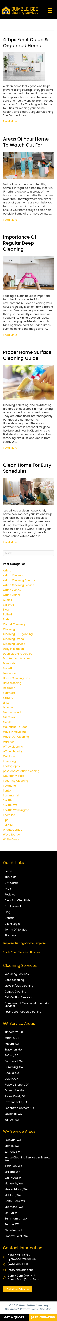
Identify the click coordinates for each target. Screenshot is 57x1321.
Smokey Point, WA (16, 1236)
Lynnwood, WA (14, 1178)
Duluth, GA (11, 1079)
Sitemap (10, 935)
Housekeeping (12, 683)
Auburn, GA (12, 1044)
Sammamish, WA (16, 1218)
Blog (6, 609)
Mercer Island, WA (16, 1189)
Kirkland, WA (12, 1172)
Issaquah (9, 688)
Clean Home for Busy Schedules (27, 468)
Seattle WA (10, 805)
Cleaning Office (13, 639)
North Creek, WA (15, 1201)
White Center (11, 839)
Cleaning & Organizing (18, 634)
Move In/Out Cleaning (19, 986)
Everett (7, 668)
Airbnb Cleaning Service (18, 585)
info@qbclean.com (20, 1270)
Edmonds (9, 663)
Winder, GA (12, 1120)
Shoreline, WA (13, 1230)
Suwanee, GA (13, 1114)
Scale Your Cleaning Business (22, 952)
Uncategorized (12, 830)
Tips (5, 820)
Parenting (9, 761)
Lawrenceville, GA (16, 1102)
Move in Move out (14, 732)
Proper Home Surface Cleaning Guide (27, 355)
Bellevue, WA (13, 1140)
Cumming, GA (14, 1067)
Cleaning (9, 629)
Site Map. (46, 1309)
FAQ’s (8, 889)
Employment (13, 906)
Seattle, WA (12, 1224)
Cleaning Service (14, 644)
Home (8, 871)
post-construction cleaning (21, 771)
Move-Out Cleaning (16, 737)
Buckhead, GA (14, 1061)
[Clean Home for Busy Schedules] (28, 491)
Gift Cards (11, 883)
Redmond (9, 786)
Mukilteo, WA (13, 1195)
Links (6, 702)
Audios (7, 600)
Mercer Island (12, 712)
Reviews (10, 894)
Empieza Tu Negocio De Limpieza (24, 943)
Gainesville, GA (14, 1090)
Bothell (7, 614)
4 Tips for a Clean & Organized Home (25, 42)
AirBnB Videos (12, 595)
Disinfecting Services (18, 997)
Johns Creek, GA (15, 1096)
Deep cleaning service (17, 654)
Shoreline (9, 815)
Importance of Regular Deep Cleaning (19, 243)
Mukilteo (8, 742)
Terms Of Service (16, 929)
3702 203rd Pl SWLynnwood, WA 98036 (22, 1257)
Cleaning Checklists (17, 900)
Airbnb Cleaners (13, 575)
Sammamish (11, 795)
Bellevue (8, 605)
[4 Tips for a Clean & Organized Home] (24, 66)
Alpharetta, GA (14, 1032)
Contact (10, 918)
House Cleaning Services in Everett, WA (27, 1159)
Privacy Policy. (29, 1309)
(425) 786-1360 (18, 1264)
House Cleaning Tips (16, 678)
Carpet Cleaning (14, 624)
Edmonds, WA (13, 1152)
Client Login (12, 924)
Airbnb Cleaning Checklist (19, 580)
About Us (10, 877)
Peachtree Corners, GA (19, 1108)
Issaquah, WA (13, 1166)
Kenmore (9, 693)
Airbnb (7, 570)
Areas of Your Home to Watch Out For (26, 142)
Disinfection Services (16, 658)
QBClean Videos (13, 776)
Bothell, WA (12, 1146)
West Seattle (11, 834)
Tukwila (8, 825)
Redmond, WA (14, 1207)
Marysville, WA (14, 1183)
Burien (7, 619)
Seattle (7, 800)
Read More (10, 121)
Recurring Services (17, 974)
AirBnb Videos (12, 590)
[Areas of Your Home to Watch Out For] (28, 165)
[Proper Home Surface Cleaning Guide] (28, 382)
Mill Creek (9, 717)
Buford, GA (11, 1055)
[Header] (49, 10)
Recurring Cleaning (15, 781)
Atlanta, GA (12, 1038)
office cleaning (13, 746)
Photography (11, 766)
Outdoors (9, 756)
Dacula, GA (12, 1073)
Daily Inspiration (13, 649)
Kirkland (8, 698)
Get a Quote (14, 1317)
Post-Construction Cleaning (23, 1012)
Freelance (9, 673)
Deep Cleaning (14, 980)
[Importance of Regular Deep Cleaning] (28, 273)
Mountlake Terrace (15, 727)
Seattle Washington (16, 810)
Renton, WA (12, 1213)
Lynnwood (9, 707)
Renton (7, 790)
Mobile (7, 722)
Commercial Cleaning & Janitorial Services (27, 1004)
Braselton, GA (13, 1049)
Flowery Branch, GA (17, 1084)
